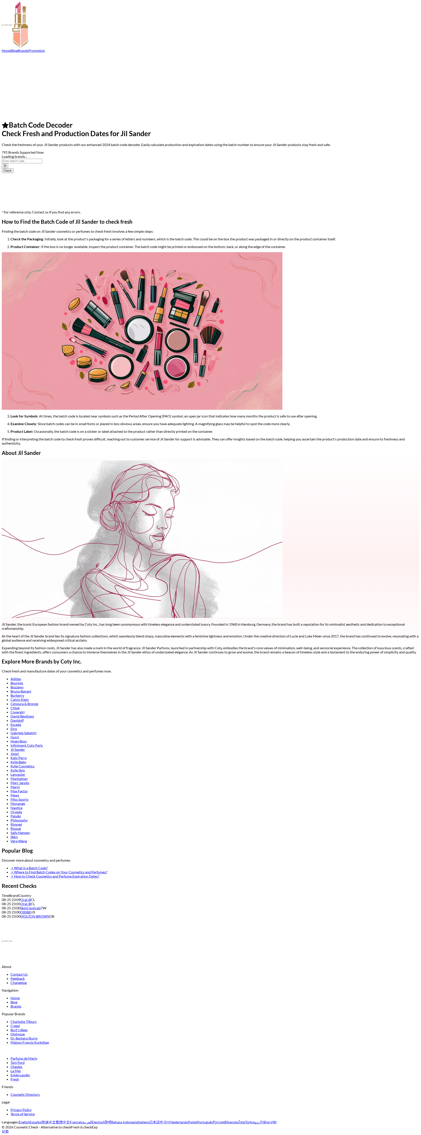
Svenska (233, 1122)
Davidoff (17, 720)
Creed (15, 1026)
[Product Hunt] (7, 1131)
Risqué (16, 828)
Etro (14, 729)
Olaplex (16, 1067)
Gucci (15, 737)
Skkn (14, 837)
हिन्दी (108, 1122)
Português (205, 1122)
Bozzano (17, 687)
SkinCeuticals (30, 908)
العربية (87, 1122)
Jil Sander (18, 749)
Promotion (37, 50)
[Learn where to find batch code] (5, 166)
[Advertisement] (210, 85)
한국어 (165, 1122)
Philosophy (19, 820)
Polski (192, 1122)
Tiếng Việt (269, 1122)
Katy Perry (19, 758)
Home (6, 50)
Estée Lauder (20, 1075)
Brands (23, 50)
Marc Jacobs (20, 783)
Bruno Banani (21, 691)
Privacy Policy (21, 1110)
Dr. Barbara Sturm (24, 1038)
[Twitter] (3, 1131)
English (24, 1122)
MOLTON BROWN (34, 916)
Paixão (16, 816)
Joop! (15, 753)
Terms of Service (23, 1114)
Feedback (18, 978)
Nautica (16, 808)
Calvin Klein (20, 699)
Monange (18, 803)
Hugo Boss (19, 741)
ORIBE (25, 912)
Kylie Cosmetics (22, 766)
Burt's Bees (19, 1030)
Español (36, 1122)
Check (8, 170)
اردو (258, 1122)
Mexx (15, 795)
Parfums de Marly (24, 1058)
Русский (220, 1122)
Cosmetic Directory (25, 1094)
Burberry (17, 695)
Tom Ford (18, 1062)
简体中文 (49, 1122)
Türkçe (250, 1122)
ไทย (242, 1122)
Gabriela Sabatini (23, 733)
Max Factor (19, 791)
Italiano (143, 1122)
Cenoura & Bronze (24, 704)
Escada (16, 724)
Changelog (19, 982)
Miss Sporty (20, 799)
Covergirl (18, 712)
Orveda (16, 812)
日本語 (154, 1122)
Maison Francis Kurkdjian (30, 1042)
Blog (14, 50)
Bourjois (17, 683)
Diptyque (18, 1034)
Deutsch (98, 1122)
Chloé (15, 708)
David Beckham (22, 716)
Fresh (15, 1079)
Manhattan (19, 778)
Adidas (16, 679)
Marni (15, 787)
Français (76, 1122)
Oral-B (25, 899)
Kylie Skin (18, 770)
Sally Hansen (20, 833)
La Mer (16, 1071)
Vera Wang (19, 841)
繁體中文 (63, 1122)
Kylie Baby (18, 762)
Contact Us (19, 974)
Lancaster (18, 774)
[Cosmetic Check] (15, 46)
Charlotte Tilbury (24, 1021)
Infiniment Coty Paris (27, 745)
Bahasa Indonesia (124, 1122)
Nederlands (179, 1122)
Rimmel (16, 824)
